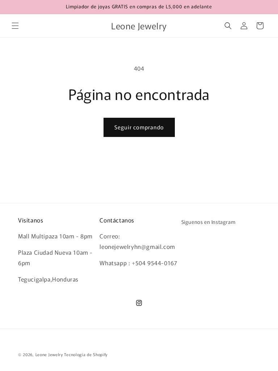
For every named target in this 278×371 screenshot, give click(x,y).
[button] (15, 26)
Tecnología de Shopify (86, 354)
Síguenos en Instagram (208, 221)
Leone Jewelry (49, 354)
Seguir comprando (139, 127)
